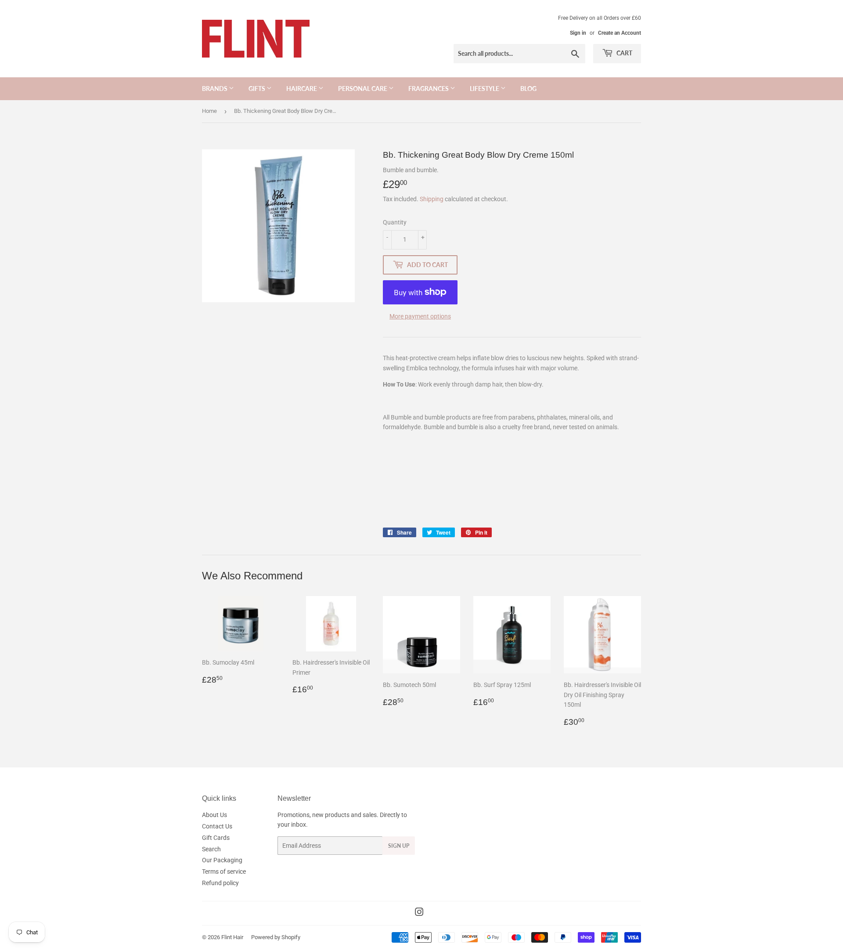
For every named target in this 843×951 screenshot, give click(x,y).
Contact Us (217, 826)
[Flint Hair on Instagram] (419, 913)
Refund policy (220, 882)
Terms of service (224, 871)
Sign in (578, 33)
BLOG (528, 88)
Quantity (395, 222)
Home (209, 111)
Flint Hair (232, 937)
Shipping (431, 198)
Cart (623, 53)
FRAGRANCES (429, 88)
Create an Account (619, 33)
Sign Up (398, 846)
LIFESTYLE (485, 88)
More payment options (420, 316)
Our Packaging (222, 860)
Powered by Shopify (275, 937)
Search (211, 849)
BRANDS (215, 88)
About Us (214, 814)
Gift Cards (216, 837)
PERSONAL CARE (363, 88)
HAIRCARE (302, 88)
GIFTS (258, 88)
